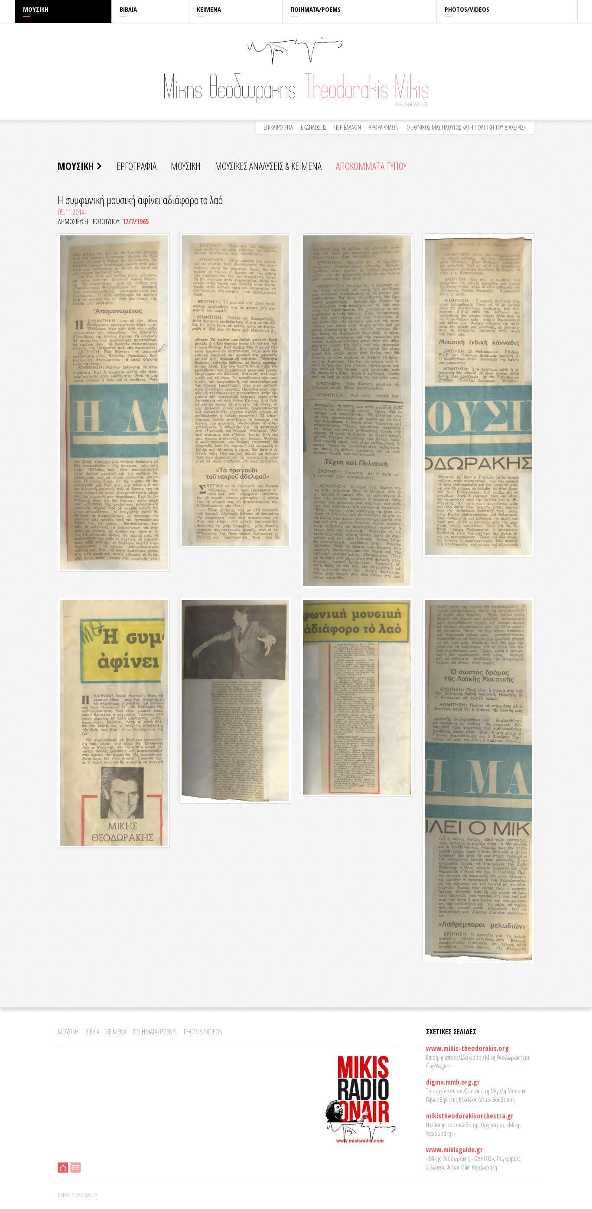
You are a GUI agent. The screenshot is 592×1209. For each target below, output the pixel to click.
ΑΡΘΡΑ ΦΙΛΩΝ (384, 127)
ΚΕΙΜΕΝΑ (209, 9)
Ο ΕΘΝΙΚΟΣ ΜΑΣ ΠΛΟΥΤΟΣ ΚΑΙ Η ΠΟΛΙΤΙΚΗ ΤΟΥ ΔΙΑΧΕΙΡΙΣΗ (467, 127)
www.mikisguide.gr (454, 1149)
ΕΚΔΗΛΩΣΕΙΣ (313, 127)
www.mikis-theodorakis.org (467, 1048)
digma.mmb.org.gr (453, 1082)
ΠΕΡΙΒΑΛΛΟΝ (347, 127)
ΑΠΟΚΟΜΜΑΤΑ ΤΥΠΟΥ (371, 166)
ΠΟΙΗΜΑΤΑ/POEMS (315, 9)
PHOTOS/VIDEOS (467, 9)
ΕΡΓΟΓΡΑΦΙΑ (136, 166)
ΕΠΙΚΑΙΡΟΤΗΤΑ (278, 127)
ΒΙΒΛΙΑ (128, 9)
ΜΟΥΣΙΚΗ (36, 9)
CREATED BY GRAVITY (77, 1195)
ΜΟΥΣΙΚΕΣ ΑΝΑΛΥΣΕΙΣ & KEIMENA (268, 166)
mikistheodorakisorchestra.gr (470, 1116)
